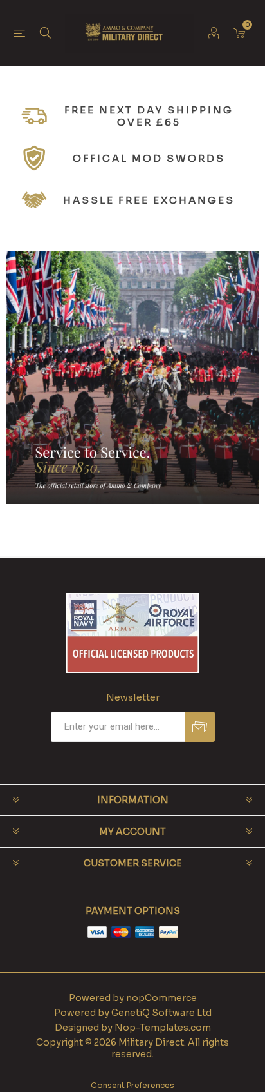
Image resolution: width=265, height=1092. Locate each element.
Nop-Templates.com (162, 1027)
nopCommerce (161, 998)
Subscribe (200, 727)
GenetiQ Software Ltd (161, 1013)
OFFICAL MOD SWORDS (149, 158)
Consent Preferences (132, 1085)
